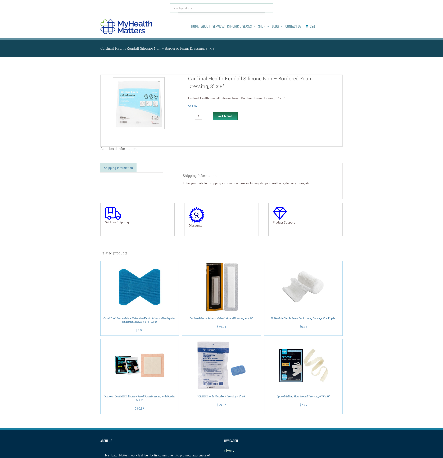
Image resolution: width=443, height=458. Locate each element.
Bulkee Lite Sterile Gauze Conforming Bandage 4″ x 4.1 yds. (303, 318)
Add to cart (225, 115)
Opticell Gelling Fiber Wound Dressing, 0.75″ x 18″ (303, 396)
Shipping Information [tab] (118, 168)
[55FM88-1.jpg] (139, 103)
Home (230, 450)
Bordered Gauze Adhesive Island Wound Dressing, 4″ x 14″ (221, 318)
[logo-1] (126, 21)
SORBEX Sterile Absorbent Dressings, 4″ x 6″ (221, 396)
